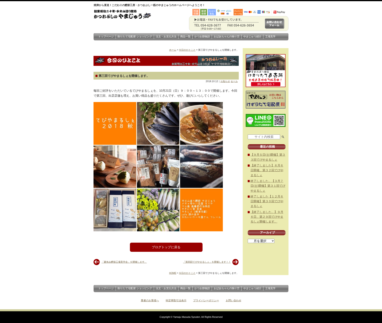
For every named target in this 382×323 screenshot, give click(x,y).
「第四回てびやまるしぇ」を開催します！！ (207, 262)
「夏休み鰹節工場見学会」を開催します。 (124, 262)
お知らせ (225, 81)
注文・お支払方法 (166, 36)
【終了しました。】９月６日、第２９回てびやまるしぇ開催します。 (266, 216)
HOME (172, 273)
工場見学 (270, 36)
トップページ (106, 36)
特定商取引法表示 (176, 300)
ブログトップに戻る (166, 247)
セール (234, 81)
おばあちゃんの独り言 (227, 36)
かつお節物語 (202, 36)
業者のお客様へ (150, 300)
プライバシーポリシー (206, 300)
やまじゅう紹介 (252, 36)
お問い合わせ (233, 300)
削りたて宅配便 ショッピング (135, 36)
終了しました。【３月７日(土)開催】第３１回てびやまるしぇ (267, 185)
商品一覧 (185, 36)
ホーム (172, 50)
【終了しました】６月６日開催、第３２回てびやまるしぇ (266, 170)
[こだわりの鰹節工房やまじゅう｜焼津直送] (127, 19)
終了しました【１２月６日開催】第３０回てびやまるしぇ (266, 201)
